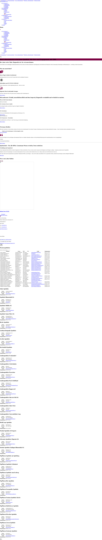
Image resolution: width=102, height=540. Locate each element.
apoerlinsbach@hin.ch (35, 277)
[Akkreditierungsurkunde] (7, 239)
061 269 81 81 (4, 225)
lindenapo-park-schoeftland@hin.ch (37, 265)
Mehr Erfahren (2, 95)
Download (3, 214)
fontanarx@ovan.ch (34, 281)
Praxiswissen (6, 17)
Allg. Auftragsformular (19, 0)
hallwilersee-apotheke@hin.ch (36, 282)
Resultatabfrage (3, 0)
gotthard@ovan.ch (34, 258)
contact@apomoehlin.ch (35, 254)
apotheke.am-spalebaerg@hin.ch (36, 275)
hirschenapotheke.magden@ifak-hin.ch (37, 284)
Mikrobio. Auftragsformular (28, 0)
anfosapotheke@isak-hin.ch (36, 252)
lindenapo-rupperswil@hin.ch (36, 266)
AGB (5, 243)
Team (5, 21)
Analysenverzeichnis (10, 0)
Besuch (5, 11)
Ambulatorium (6, 4)
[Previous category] (0, 161)
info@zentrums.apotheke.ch (36, 286)
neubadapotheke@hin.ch (35, 272)
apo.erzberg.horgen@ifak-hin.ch (36, 278)
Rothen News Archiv (3, 215)
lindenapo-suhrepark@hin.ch (36, 268)
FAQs (5, 40)
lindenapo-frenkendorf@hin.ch (36, 261)
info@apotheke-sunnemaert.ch (11, 318)
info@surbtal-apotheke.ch (35, 274)
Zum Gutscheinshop (3, 132)
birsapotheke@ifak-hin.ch (35, 279)
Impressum (8, 243)
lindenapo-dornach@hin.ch (35, 264)
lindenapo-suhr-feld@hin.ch (36, 267)
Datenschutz (2, 243)
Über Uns (4, 19)
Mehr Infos (2, 155)
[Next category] (2, 161)
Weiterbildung (4, 15)
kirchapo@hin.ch (34, 260)
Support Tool (12, 243)
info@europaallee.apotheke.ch (36, 280)
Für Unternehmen (5, 8)
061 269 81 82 (4, 227)
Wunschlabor (4, 9)
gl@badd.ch (33, 253)
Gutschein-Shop (8, 14)
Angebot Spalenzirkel (8, 16)
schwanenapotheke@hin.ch (36, 273)
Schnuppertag (6, 18)
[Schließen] (1, 245)
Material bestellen (37, 0)
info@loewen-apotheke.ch (35, 285)
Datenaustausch (7, 5)
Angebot (5, 10)
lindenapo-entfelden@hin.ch (10, 418)
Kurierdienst (6, 7)
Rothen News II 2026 (4, 211)
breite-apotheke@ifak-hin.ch (36, 257)
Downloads (6, 6)
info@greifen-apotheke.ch (35, 259)
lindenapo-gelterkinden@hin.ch (11, 368)
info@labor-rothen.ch (3, 228)
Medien (5, 23)
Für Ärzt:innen (4, 3)
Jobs (5, 22)
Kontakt (3, 52)
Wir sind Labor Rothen (8, 20)
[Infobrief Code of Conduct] (2, 239)
